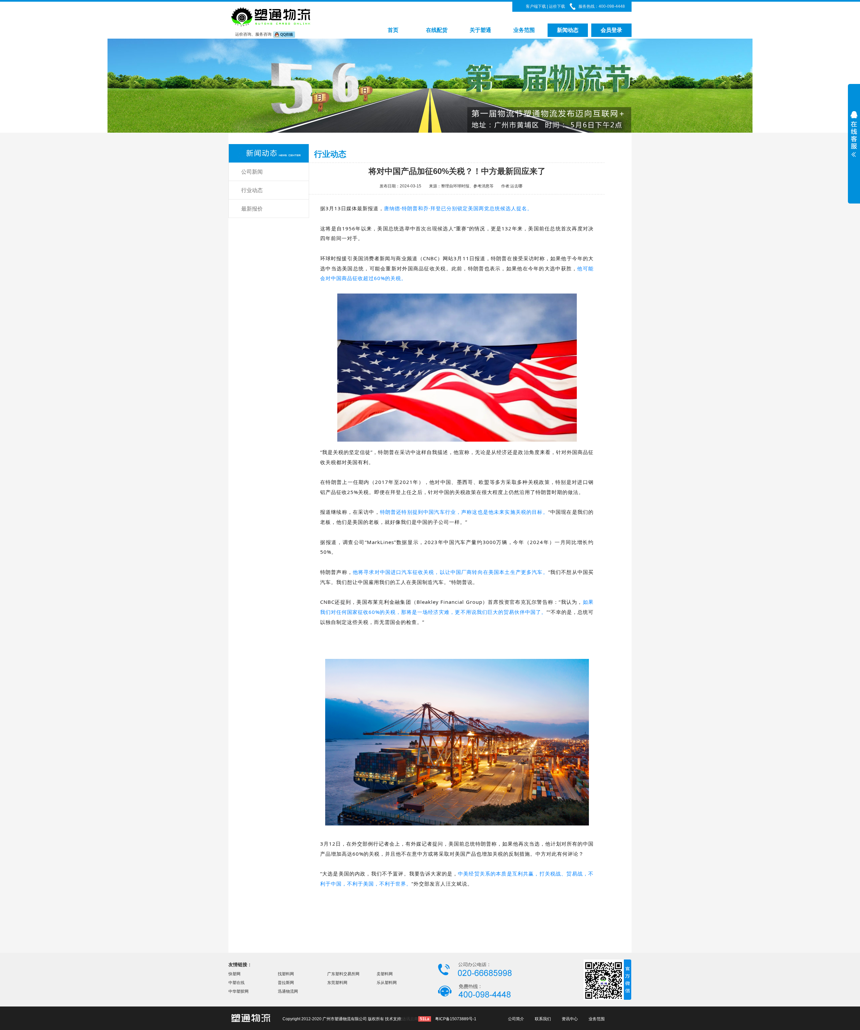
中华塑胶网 (238, 991)
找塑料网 (286, 974)
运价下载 (556, 6)
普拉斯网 (286, 982)
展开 (854, 158)
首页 (393, 30)
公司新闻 (252, 172)
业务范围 (524, 30)
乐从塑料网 (387, 982)
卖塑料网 (385, 974)
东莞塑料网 (337, 982)
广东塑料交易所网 (343, 974)
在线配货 (436, 30)
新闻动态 (567, 30)
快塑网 (234, 974)
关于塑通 (480, 30)
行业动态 (252, 190)
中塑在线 (236, 982)
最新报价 (252, 209)
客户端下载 (536, 6)
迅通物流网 (288, 991)
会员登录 (611, 30)
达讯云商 (410, 1019)
